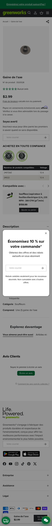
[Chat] (46, 520)
